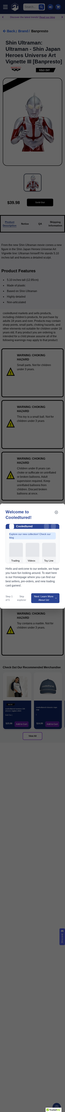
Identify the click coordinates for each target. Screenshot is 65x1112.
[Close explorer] (56, 512)
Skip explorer (21, 598)
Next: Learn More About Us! (43, 598)
